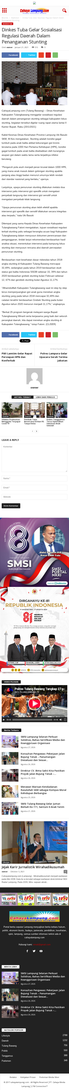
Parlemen (6, 1061)
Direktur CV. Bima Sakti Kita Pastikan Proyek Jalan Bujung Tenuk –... (43, 772)
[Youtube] (41, 951)
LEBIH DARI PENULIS (45, 397)
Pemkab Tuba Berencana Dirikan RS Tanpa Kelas (34, 421)
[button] (63, 10)
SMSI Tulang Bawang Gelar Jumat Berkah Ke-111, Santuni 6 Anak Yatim (42, 805)
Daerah (6, 416)
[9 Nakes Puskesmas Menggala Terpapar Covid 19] (12, 410)
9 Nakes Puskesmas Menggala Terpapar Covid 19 (11, 421)
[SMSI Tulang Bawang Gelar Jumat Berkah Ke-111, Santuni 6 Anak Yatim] (10, 808)
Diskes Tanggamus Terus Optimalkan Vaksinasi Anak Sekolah (56, 422)
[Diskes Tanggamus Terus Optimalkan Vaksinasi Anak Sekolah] (57, 410)
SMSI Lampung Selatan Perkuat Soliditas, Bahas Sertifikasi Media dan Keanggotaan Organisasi (43, 740)
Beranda (5, 18)
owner (10, 47)
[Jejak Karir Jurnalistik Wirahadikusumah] (34, 842)
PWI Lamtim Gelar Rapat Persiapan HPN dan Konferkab (17, 357)
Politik (5, 1051)
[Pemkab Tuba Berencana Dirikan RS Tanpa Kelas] (34, 410)
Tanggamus (7, 1056)
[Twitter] (34, 951)
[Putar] (4, 719)
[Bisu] (60, 719)
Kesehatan (15, 18)
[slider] (32, 720)
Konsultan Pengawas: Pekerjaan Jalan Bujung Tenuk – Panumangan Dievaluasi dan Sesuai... (43, 757)
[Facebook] (28, 951)
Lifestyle (6, 862)
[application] (34, 703)
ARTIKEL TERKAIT (22, 397)
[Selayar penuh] (65, 719)
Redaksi (13, 1077)
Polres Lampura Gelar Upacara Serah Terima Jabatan (53, 357)
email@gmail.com (42, 944)
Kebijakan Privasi (28, 1077)
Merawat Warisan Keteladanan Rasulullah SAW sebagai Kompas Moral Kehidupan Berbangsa (43, 790)
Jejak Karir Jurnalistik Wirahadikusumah (33, 867)
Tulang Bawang (9, 1046)
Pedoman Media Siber (49, 1077)
